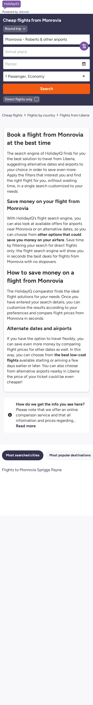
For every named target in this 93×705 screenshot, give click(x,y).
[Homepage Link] (15, 5)
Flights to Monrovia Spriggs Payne (32, 469)
